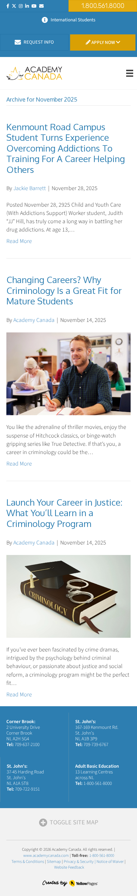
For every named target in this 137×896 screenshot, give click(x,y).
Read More (19, 241)
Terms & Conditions (27, 861)
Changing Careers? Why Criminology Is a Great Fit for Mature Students (64, 290)
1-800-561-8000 (97, 783)
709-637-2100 (27, 744)
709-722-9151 (27, 789)
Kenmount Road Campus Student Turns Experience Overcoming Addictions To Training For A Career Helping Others (65, 148)
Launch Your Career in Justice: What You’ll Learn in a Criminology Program (64, 512)
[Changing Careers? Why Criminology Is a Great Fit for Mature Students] (68, 373)
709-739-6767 (95, 744)
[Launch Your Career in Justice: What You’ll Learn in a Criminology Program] (68, 596)
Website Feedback (69, 867)
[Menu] (129, 73)
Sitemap (54, 861)
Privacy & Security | (80, 861)
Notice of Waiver (110, 861)
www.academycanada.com (46, 855)
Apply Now (103, 42)
